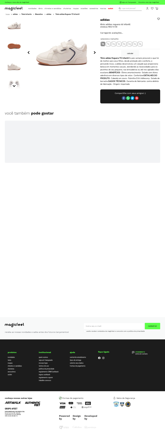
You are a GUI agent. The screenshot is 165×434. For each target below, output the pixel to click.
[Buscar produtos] (120, 8)
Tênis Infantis (18, 14)
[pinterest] (137, 112)
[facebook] (124, 112)
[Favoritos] (152, 8)
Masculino (30, 14)
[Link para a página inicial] (7, 14)
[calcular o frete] (153, 67)
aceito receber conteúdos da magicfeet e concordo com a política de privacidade (115, 345)
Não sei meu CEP (152, 61)
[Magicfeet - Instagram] (103, 372)
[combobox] (130, 8)
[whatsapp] (128, 112)
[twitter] (132, 112)
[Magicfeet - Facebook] (99, 372)
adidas (40, 14)
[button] (102, 52)
